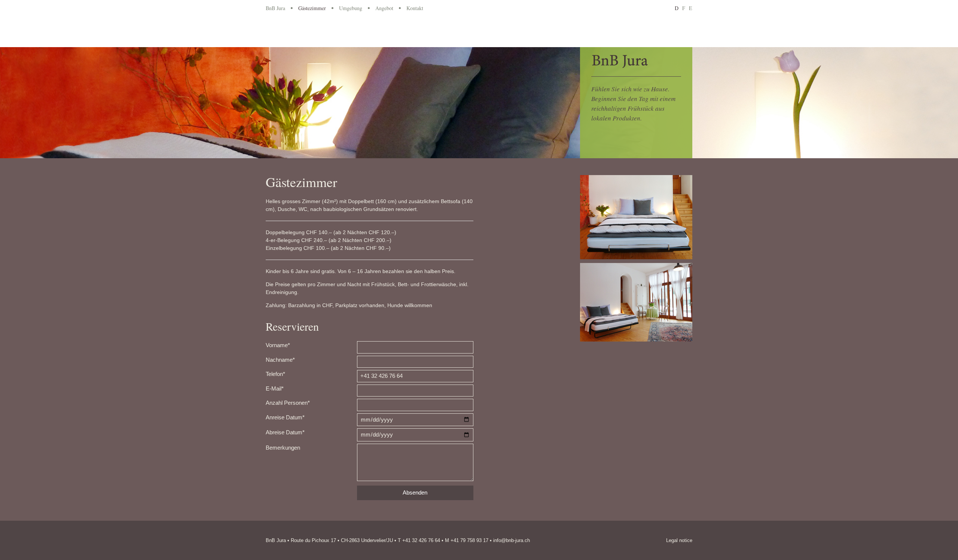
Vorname (278, 345)
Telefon (275, 374)
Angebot (384, 8)
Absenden (415, 492)
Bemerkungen (283, 447)
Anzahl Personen (288, 403)
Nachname (280, 359)
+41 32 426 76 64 (421, 540)
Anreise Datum (285, 417)
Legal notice (679, 540)
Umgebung (350, 8)
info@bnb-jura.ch (511, 540)
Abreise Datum (285, 432)
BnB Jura (275, 8)
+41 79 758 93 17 (469, 540)
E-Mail (275, 388)
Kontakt (414, 8)
